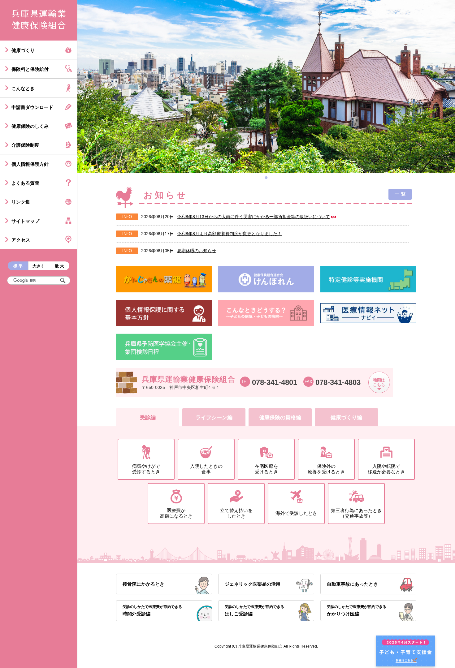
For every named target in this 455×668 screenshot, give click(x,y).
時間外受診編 (152, 610)
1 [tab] (267, 179)
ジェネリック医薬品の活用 (252, 584)
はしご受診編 (254, 610)
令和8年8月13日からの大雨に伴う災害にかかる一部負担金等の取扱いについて (253, 216)
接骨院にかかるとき (143, 584)
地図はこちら (379, 382)
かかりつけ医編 (356, 610)
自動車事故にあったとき (352, 584)
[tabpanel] (266, 86)
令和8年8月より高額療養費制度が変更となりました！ (229, 233)
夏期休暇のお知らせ (196, 250)
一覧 (401, 194)
